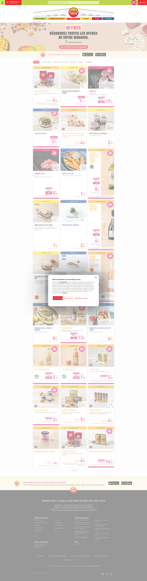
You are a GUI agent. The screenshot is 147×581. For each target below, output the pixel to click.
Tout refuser (68, 298)
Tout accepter (58, 298)
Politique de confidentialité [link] (64, 301)
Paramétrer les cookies (81, 298)
